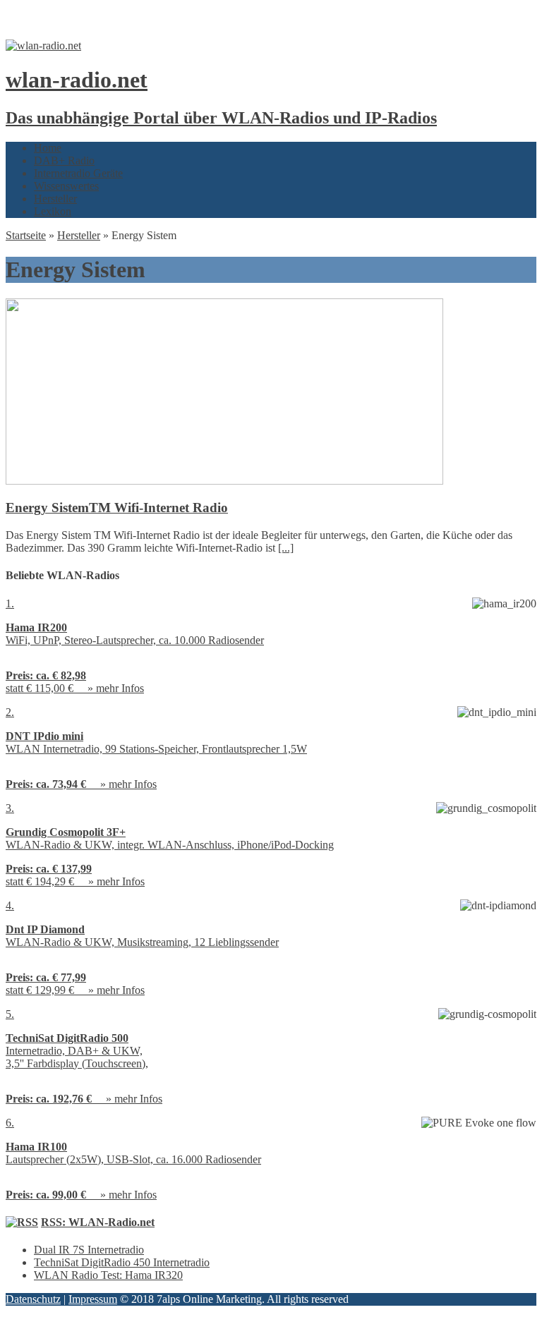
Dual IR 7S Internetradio (89, 1250)
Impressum (92, 1299)
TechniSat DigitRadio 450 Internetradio (122, 1262)
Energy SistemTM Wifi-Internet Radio (117, 507)
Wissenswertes (66, 186)
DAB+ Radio (64, 160)
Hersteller (55, 199)
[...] (286, 548)
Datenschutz (33, 1299)
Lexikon (52, 211)
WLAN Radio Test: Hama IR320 (108, 1275)
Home (47, 148)
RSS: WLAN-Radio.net (98, 1222)
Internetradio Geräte (78, 173)
